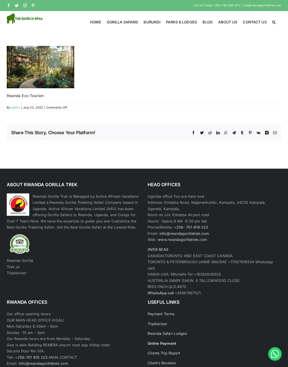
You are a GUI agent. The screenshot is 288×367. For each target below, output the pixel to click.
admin (15, 107)
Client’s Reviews (162, 363)
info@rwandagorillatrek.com (262, 5)
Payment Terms (161, 314)
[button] (274, 21)
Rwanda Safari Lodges (167, 333)
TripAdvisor (158, 324)
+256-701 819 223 (32, 357)
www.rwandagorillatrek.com (182, 239)
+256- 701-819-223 (191, 227)
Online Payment (162, 343)
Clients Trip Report (164, 353)
